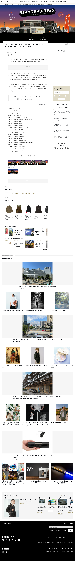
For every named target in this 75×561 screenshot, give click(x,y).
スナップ (43, 1)
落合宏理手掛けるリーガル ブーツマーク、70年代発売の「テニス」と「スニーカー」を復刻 (62, 509)
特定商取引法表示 (70, 551)
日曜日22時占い (58, 537)
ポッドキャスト (59, 1)
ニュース (8, 1)
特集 (12, 1)
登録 (61, 98)
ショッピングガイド (48, 551)
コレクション (48, 1)
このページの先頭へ (7, 523)
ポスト (53, 1)
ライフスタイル (12, 4)
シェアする (13, 54)
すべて (55, 53)
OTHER (68, 95)
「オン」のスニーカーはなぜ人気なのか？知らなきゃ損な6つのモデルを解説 (62, 113)
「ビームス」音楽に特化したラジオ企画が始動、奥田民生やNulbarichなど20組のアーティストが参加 (34, 4)
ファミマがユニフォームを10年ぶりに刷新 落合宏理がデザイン (52, 507)
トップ (2, 4)
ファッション (60, 107)
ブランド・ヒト (27, 1)
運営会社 (53, 542)
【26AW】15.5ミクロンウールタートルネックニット (28, 217)
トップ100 (38, 1)
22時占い (33, 1)
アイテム (56, 548)
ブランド (51, 548)
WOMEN (61, 95)
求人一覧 (14, 226)
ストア (21, 1)
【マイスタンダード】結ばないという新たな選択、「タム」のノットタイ (62, 131)
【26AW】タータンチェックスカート (18, 217)
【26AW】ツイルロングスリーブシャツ (38, 217)
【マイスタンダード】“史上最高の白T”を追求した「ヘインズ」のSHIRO (61, 125)
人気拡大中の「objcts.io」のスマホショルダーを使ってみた (62, 119)
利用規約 (57, 542)
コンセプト (70, 548)
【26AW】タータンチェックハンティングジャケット (9, 217)
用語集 (64, 1)
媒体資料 (48, 542)
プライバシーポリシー (63, 542)
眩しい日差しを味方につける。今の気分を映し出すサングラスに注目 (62, 137)
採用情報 (44, 542)
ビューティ (17, 1)
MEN (56, 95)
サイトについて (39, 542)
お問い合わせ (70, 542)
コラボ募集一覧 (21, 238)
